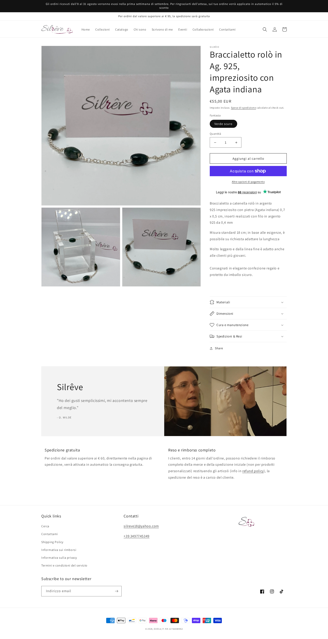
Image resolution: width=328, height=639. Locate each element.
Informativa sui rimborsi (58, 550)
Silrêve (157, 628)
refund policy (253, 471)
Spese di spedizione (243, 107)
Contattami (49, 534)
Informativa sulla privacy (59, 558)
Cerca (45, 526)
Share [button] (219, 348)
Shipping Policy (52, 542)
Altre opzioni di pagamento (248, 181)
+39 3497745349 (136, 536)
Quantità (215, 134)
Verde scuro (223, 124)
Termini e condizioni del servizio (64, 565)
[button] (265, 29)
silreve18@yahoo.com (141, 526)
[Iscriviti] (116, 591)
